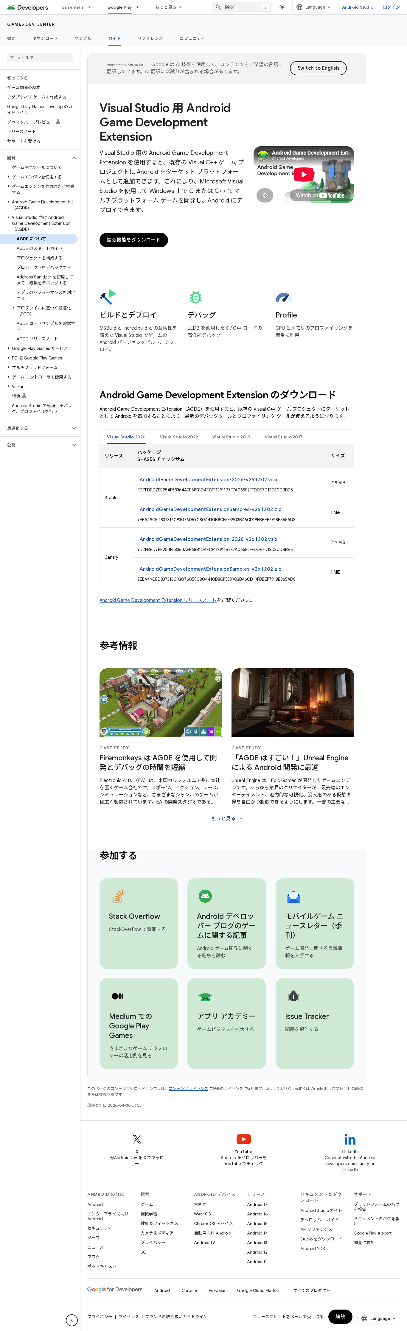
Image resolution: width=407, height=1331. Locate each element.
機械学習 (149, 1214)
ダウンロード (45, 38)
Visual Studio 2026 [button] (126, 437)
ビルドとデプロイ (128, 315)
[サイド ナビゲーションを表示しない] (72, 1320)
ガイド (114, 38)
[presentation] (227, 395)
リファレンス (150, 38)
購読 (340, 1317)
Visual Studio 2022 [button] (179, 437)
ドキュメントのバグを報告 (377, 1221)
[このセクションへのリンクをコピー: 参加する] (145, 856)
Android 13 (257, 1242)
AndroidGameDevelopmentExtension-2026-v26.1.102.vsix (209, 480)
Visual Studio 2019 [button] (231, 437)
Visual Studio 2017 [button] (284, 437)
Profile (286, 315)
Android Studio (358, 7)
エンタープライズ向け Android (108, 1216)
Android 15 (257, 1223)
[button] (35, 158)
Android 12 (257, 1252)
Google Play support (373, 1233)
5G (144, 1252)
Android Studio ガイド (321, 1210)
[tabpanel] (227, 515)
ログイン (391, 7)
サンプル (82, 38)
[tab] (126, 437)
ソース (93, 1237)
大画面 (200, 1204)
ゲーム (147, 1204)
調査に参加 (364, 1242)
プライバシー (153, 1242)
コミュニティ (192, 38)
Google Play (119, 7)
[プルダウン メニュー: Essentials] (92, 7)
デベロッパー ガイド (319, 1220)
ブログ (93, 1257)
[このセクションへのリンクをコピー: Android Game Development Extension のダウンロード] (344, 395)
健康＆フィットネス (159, 1223)
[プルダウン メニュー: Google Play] (140, 7)
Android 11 (257, 1261)
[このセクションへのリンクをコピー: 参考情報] (145, 646)
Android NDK (312, 1248)
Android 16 (257, 1214)
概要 (11, 38)
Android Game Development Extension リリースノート (158, 600)
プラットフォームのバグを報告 (377, 1207)
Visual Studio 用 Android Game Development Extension (165, 122)
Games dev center (31, 24)
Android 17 (257, 1204)
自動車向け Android (212, 1233)
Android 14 (257, 1233)
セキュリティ (99, 1228)
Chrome (189, 1290)
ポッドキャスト (101, 1266)
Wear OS (202, 1214)
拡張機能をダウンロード (134, 240)
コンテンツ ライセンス (188, 1088)
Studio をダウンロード (321, 1239)
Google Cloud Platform (259, 1290)
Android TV (204, 1242)
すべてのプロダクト (311, 1290)
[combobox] (242, 7)
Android (95, 1204)
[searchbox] (40, 57)
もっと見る (165, 7)
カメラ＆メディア (157, 1233)
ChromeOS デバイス (213, 1223)
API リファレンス (316, 1229)
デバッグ (201, 315)
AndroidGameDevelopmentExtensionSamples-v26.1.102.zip (211, 510)
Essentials (73, 7)
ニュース (95, 1247)
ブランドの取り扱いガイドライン (176, 1316)
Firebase (217, 1290)
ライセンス (128, 1316)
